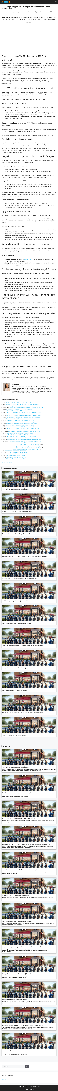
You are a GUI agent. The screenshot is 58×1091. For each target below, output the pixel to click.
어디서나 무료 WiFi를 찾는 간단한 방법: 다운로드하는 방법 (17, 458)
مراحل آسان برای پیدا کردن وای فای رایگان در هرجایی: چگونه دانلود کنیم (26, 449)
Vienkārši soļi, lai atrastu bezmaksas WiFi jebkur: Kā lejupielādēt (20, 420)
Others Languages (7, 463)
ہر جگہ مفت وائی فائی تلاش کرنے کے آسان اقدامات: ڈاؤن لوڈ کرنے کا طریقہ (26, 446)
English (4, 1080)
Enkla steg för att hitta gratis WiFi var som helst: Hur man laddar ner (21, 434)
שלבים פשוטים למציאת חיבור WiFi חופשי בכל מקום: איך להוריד (28, 444)
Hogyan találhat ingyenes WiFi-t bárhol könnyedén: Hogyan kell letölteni (21, 423)
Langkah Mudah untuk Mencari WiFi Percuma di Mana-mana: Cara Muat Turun (26, 407)
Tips (39, 1086)
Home (19, 1086)
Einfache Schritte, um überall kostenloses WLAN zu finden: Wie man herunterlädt (24, 412)
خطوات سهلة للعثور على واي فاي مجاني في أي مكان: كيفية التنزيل (27, 447)
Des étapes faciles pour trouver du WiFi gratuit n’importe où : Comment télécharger (24, 415)
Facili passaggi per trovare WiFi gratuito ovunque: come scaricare (20, 418)
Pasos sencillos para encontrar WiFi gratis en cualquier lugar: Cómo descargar (22, 404)
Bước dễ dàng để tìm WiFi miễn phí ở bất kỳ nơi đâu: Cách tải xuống (21, 436)
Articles (24, 1086)
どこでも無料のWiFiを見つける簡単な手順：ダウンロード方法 (18, 454)
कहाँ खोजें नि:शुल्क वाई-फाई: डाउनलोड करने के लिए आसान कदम (15, 450)
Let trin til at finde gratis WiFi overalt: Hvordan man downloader (19, 410)
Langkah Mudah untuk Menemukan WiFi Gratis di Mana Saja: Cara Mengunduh (27, 406)
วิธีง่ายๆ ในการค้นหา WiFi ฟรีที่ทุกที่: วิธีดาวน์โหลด (17, 452)
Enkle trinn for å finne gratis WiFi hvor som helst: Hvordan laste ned (20, 425)
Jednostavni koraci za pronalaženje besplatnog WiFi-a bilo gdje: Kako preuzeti (23, 417)
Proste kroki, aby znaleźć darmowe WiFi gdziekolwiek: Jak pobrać (20, 426)
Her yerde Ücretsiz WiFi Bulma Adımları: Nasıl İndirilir (17, 438)
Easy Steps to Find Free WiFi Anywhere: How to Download (18, 402)
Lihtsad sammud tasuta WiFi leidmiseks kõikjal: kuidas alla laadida (19, 414)
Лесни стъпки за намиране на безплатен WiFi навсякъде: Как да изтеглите (24, 441)
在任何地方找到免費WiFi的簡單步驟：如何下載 (16, 457)
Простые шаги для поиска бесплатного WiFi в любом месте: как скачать (23, 442)
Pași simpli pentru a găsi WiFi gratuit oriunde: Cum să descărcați (20, 430)
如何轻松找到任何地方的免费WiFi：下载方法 (16, 455)
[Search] (27, 1066)
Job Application (32, 1086)
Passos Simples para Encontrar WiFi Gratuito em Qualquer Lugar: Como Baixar (23, 428)
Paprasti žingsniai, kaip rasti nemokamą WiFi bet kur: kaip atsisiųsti (20, 422)
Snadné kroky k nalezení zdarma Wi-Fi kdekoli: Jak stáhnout (19, 409)
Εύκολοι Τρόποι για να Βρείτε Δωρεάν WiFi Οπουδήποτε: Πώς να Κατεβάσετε (24, 439)
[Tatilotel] (5, 2)
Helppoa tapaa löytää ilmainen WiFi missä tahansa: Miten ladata (19, 433)
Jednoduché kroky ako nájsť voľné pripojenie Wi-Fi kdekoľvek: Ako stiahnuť (24, 431)
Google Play (27, 259)
